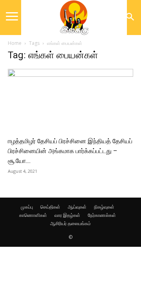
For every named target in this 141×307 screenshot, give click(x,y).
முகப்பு (27, 206)
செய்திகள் (50, 206)
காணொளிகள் (33, 215)
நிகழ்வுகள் (104, 206)
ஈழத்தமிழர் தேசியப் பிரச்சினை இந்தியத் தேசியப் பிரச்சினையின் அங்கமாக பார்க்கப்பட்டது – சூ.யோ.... (70, 151)
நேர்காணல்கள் (102, 215)
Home (15, 43)
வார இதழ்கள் (67, 215)
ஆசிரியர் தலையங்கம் (70, 223)
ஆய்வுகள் (77, 206)
